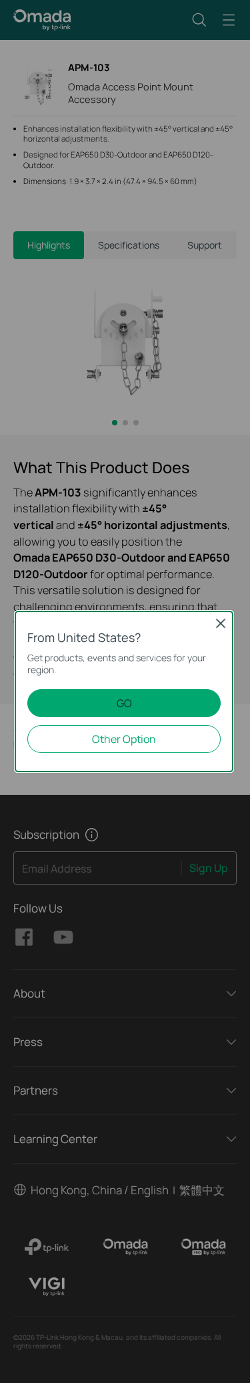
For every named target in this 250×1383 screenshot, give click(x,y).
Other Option (124, 739)
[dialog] (125, 691)
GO (124, 703)
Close (220, 623)
